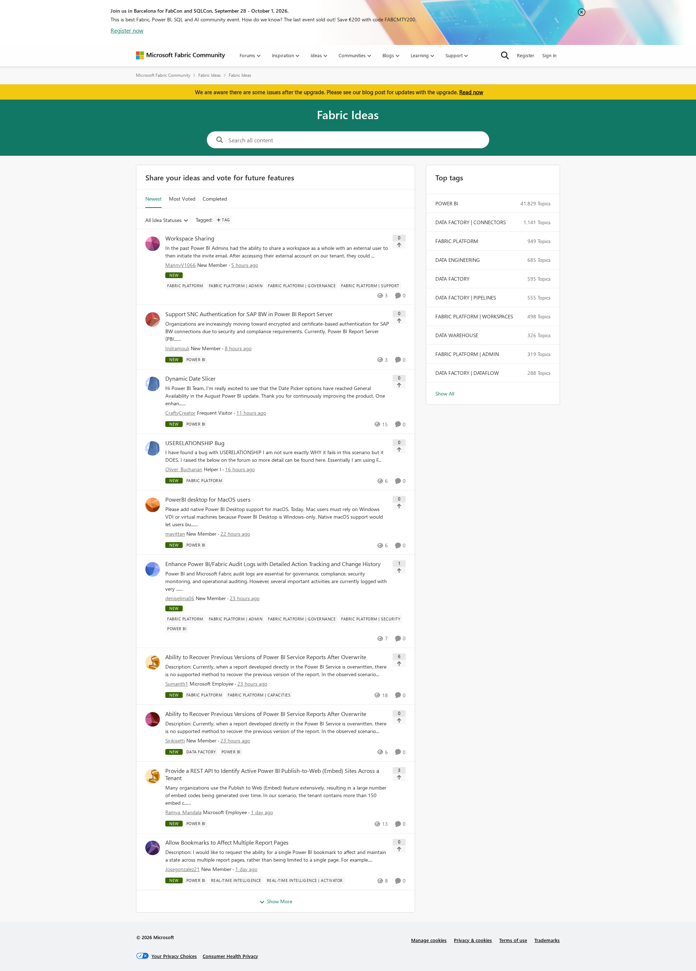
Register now (127, 30)
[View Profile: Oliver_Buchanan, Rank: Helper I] (152, 448)
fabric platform (456, 241)
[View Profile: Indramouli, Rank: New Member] (152, 319)
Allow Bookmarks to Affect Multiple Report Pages (227, 842)
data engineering (457, 259)
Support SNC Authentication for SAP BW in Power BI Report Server (249, 314)
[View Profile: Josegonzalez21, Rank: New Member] (152, 848)
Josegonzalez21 (182, 869)
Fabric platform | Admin (467, 354)
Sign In (549, 55)
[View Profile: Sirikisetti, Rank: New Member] (152, 719)
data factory (452, 278)
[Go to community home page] (180, 55)
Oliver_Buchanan (183, 469)
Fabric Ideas (209, 75)
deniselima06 (179, 598)
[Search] (505, 55)
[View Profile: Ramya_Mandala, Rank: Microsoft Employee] (152, 776)
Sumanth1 (176, 683)
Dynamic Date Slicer (190, 378)
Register (525, 55)
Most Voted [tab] (182, 198)
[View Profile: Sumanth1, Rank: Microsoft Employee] (152, 662)
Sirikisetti (175, 740)
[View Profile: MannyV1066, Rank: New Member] (152, 244)
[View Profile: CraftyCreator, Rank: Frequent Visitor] (152, 384)
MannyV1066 (180, 264)
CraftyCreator (180, 412)
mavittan (175, 533)
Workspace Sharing (189, 238)
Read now (471, 92)
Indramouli (177, 348)
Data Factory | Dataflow (467, 372)
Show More (279, 901)
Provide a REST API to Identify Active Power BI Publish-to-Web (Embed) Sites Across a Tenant (272, 774)
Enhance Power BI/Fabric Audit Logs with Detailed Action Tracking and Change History (273, 564)
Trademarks (547, 940)
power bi (446, 203)
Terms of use (513, 940)
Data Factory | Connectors (470, 222)
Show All (444, 393)
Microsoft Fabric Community (163, 75)
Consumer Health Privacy (230, 956)
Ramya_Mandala (183, 812)
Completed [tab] (215, 198)
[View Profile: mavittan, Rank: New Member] (152, 505)
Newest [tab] (153, 198)
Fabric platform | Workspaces (474, 316)
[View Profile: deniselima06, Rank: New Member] (152, 569)
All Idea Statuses (163, 220)
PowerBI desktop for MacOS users (207, 499)
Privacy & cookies (473, 940)
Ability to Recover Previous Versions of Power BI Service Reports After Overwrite (265, 657)
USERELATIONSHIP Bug (194, 443)
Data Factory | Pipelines (465, 297)
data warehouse (456, 335)
